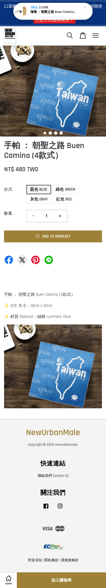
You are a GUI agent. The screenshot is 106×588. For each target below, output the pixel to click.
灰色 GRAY (39, 199)
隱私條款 (51, 560)
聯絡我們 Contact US (53, 476)
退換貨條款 (70, 560)
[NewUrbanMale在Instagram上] (60, 509)
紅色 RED (64, 199)
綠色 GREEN (65, 189)
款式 (8, 189)
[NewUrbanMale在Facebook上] (46, 509)
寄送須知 (35, 560)
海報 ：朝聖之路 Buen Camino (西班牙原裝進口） (53, 12)
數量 (8, 213)
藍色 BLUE (38, 189)
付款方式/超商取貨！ (54, 19)
